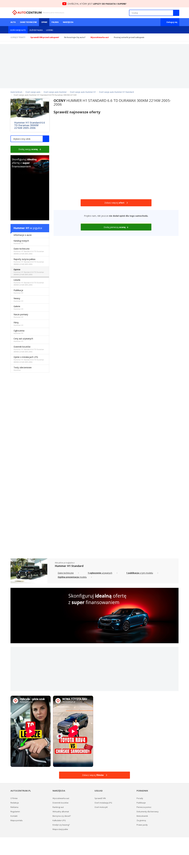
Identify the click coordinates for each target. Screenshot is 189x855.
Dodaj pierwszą (115, 227)
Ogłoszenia (19, 331)
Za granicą (141, 820)
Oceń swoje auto (18, 30)
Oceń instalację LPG (103, 802)
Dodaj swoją (28, 149)
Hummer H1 (21, 228)
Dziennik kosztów (29, 349)
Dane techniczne (28, 22)
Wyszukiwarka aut (61, 798)
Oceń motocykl (101, 807)
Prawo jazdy (142, 824)
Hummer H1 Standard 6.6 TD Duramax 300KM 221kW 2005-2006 (29, 125)
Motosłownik (142, 816)
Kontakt (13, 816)
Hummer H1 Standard (69, 566)
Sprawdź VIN (100, 798)
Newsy (18, 299)
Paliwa (55, 22)
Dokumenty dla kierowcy (148, 811)
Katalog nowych (21, 241)
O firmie (14, 798)
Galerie (18, 307)
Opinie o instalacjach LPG (29, 359)
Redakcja (14, 802)
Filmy (18, 323)
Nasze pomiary (21, 315)
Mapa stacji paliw (60, 829)
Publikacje (18, 291)
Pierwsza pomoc (144, 807)
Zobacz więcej (114, 202)
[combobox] (29, 138)
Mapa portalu (16, 820)
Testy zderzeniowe (23, 368)
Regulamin (15, 811)
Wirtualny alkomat (61, 811)
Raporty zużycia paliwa (29, 261)
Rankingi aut (58, 807)
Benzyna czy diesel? (62, 816)
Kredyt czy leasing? (61, 824)
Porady (140, 798)
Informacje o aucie (23, 235)
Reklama (14, 807)
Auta (13, 22)
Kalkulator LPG (59, 820)
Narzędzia (68, 22)
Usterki (49, 30)
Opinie (44, 22)
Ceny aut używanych (23, 339)
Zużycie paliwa (36, 30)
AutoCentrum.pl (26, 12)
